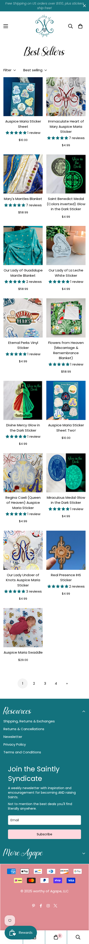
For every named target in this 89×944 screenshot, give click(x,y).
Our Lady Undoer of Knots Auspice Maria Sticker (23, 580)
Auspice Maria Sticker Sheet (23, 124)
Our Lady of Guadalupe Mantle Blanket (23, 273)
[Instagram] (48, 906)
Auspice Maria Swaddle (23, 652)
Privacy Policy (14, 744)
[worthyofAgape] (44, 26)
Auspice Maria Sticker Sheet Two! (66, 428)
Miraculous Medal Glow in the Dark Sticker (66, 500)
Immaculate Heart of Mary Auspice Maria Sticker (66, 126)
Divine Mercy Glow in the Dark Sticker (23, 428)
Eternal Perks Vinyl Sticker (23, 345)
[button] (80, 26)
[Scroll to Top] (80, 919)
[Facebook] (41, 906)
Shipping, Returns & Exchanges (29, 721)
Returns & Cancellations (23, 729)
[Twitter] (55, 906)
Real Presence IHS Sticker (66, 578)
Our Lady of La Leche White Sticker (66, 273)
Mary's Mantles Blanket (23, 198)
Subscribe (44, 834)
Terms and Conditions (22, 752)
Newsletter (12, 736)
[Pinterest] (33, 906)
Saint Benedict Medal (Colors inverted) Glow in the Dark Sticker (66, 203)
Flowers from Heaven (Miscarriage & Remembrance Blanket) (66, 350)
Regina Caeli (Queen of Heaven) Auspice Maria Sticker (23, 502)
